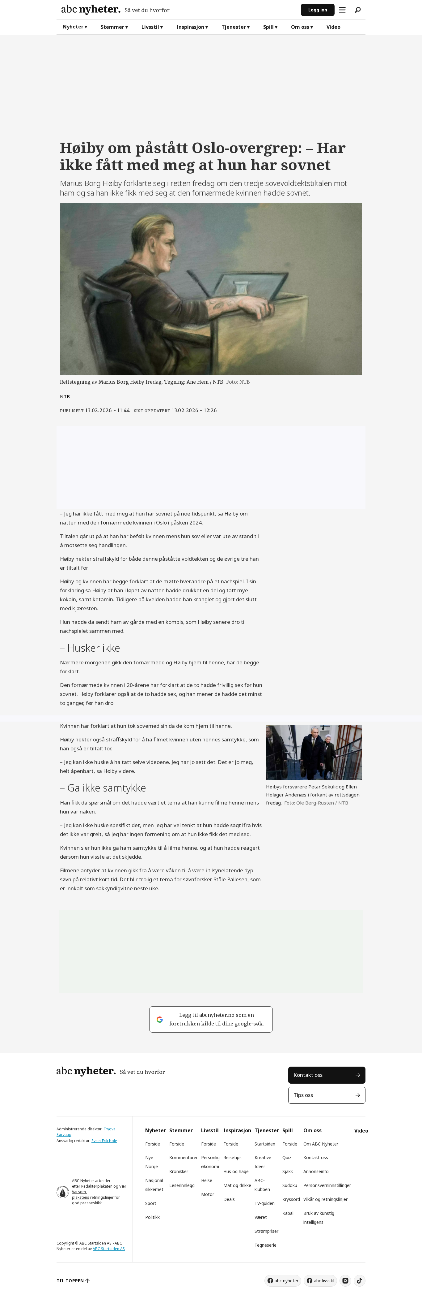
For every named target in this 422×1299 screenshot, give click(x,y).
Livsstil (150, 27)
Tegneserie (265, 1245)
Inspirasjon (190, 27)
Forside (152, 1144)
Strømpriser (266, 1231)
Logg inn (317, 10)
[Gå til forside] (178, 9)
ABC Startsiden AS (109, 1248)
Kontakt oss (308, 1074)
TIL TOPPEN (70, 1281)
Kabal (287, 1213)
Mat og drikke (237, 1185)
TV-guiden (265, 1203)
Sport (150, 1203)
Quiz (286, 1157)
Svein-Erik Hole (104, 1140)
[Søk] (357, 10)
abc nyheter (286, 1281)
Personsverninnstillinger (327, 1185)
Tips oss (303, 1094)
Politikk (152, 1217)
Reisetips (232, 1157)
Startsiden (265, 1144)
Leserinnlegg (182, 1185)
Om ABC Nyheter (320, 1144)
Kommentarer (183, 1157)
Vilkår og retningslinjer (325, 1199)
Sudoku (289, 1185)
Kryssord (291, 1199)
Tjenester (234, 27)
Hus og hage (236, 1171)
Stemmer (112, 27)
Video (333, 27)
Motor (207, 1194)
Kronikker (178, 1171)
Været (261, 1217)
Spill (268, 27)
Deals (229, 1199)
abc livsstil (324, 1281)
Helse (206, 1180)
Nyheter (73, 26)
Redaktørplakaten (96, 1186)
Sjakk (287, 1171)
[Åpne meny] (342, 10)
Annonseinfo (316, 1171)
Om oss (300, 27)
